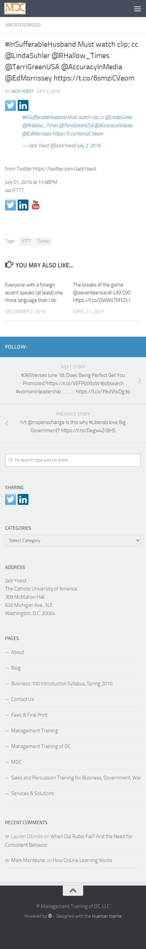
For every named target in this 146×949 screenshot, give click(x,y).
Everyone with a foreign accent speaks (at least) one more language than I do (34, 292)
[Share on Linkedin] (23, 105)
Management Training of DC (41, 746)
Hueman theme (107, 916)
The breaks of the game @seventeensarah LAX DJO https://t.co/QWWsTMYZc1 (102, 292)
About (17, 652)
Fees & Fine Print (29, 715)
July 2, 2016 (89, 146)
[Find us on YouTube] (35, 205)
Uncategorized (23, 25)
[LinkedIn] (126, 345)
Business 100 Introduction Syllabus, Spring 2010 (61, 684)
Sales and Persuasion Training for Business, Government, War (76, 778)
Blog (16, 668)
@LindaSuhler (119, 117)
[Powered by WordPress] (50, 916)
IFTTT (18, 190)
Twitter (43, 241)
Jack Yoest (22, 91)
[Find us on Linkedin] (23, 205)
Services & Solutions (32, 793)
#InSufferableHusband (44, 117)
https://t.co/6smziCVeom (78, 134)
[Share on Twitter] (10, 105)
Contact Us (22, 699)
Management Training (34, 731)
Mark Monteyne (28, 860)
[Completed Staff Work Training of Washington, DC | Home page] (18, 8)
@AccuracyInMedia (113, 125)
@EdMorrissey (37, 134)
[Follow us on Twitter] (10, 205)
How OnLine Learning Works (82, 860)
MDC (16, 762)
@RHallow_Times (40, 125)
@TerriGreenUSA (76, 125)
